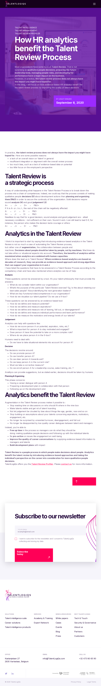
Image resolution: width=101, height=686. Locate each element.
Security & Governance (85, 622)
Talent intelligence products (18, 627)
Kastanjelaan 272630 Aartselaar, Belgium (16, 660)
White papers (62, 618)
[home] (27, 3)
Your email (22, 529)
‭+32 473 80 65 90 (87, 658)
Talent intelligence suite (16, 618)
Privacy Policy (76, 682)
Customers (79, 636)
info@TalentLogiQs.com (54, 658)
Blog (58, 631)
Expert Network (41, 622)
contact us (66, 464)
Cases (58, 622)
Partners (78, 631)
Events (59, 627)
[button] (93, 4)
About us (78, 627)
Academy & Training (43, 618)
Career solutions (12, 622)
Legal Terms (91, 682)
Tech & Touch (80, 618)
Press (58, 636)
